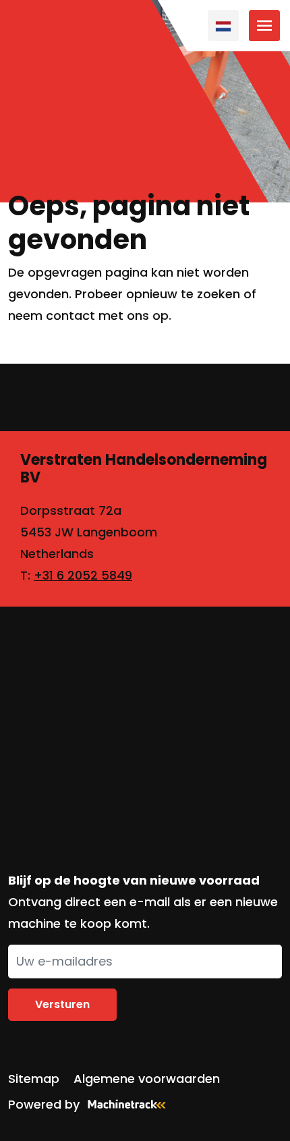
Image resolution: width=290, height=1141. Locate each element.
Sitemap (33, 1078)
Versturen (62, 1004)
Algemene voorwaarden (147, 1078)
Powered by (44, 1104)
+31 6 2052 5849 (83, 575)
